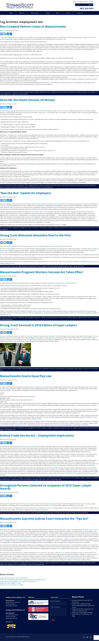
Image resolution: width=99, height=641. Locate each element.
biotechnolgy (38, 477)
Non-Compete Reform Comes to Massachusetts (33, 26)
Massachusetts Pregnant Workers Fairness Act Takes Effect (41, 272)
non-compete (91, 92)
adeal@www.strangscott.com (88, 261)
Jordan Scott (54, 336)
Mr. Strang (95, 336)
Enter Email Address (55, 601)
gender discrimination (83, 428)
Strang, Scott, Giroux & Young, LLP (9, 246)
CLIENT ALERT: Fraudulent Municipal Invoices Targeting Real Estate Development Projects (22, 579)
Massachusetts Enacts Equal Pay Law (25, 376)
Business (15, 185)
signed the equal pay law (36, 387)
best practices (34, 562)
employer (36, 92)
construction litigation (36, 512)
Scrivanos (89, 562)
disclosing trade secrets (82, 454)
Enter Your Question (55, 607)
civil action (54, 477)
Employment (16, 92)
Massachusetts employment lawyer (59, 266)
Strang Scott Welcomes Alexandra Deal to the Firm (35, 235)
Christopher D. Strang (27, 368)
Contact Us (80, 13)
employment (35, 419)
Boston (43, 477)
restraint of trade (90, 465)
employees (50, 227)
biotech (32, 477)
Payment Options (83, 1)
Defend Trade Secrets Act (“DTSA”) (27, 446)
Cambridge (48, 477)
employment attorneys (20, 425)
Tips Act (62, 552)
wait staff (21, 564)
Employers (56, 227)
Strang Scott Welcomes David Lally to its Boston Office (14, 578)
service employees (8, 564)
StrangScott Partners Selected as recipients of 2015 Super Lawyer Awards (46, 487)
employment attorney (45, 92)
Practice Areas (35, 13)
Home (11, 13)
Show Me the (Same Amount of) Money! (27, 100)
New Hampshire (70, 368)
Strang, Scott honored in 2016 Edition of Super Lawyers (38, 325)
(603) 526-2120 (13, 618)
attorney (77, 559)
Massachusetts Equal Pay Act (11, 187)
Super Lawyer (66, 512)
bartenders (28, 562)
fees (60, 562)
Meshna (84, 562)
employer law (37, 317)
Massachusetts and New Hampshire (34, 246)
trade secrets (42, 479)
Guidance (31, 171)
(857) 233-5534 (86, 8)
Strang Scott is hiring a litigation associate (10, 583)
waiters (25, 564)
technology (35, 479)
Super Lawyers (78, 368)
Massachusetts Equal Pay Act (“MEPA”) (35, 111)
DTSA (72, 477)
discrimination (37, 428)
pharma (22, 479)
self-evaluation (32, 187)
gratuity (64, 562)
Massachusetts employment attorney (77, 92)
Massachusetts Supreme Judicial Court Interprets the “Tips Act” (44, 519)
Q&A (33, 313)
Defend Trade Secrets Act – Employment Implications (37, 435)
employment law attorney (75, 227)
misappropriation (15, 479)
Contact (91, 1)
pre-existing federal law (13, 285)
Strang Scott (5, 30)
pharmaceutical (28, 479)
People (47, 13)
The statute (71, 388)
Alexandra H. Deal (54, 246)
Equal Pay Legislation (72, 428)
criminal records (43, 227)
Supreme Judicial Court (10, 539)
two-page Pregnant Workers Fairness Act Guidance (45, 311)
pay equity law (11, 111)
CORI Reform (35, 227)
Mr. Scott (81, 338)
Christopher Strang (32, 336)
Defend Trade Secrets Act (64, 477)
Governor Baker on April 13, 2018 (38, 211)
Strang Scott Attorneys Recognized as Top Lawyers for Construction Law (18, 581)
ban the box (28, 227)
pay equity (25, 187)
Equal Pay (64, 428)
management (69, 562)
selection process (48, 508)
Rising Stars (59, 512)
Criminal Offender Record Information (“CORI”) (48, 204)
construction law (37, 368)
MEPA (20, 187)
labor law (53, 512)
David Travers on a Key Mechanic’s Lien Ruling (11, 585)
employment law (55, 92)
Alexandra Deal (25, 266)
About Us (75, 1)
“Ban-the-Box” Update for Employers (25, 193)
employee (31, 92)
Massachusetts (64, 92)
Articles (68, 13)
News (57, 13)
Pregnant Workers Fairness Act (63, 283)
